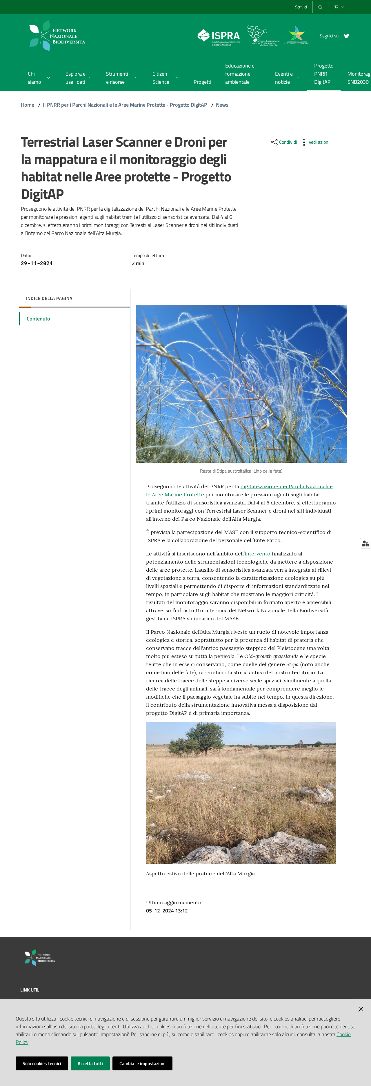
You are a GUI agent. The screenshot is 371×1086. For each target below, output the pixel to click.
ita (336, 7)
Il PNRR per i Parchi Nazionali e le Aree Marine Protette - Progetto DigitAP (125, 105)
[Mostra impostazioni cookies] (365, 543)
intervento (257, 553)
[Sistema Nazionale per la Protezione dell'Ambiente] (238, 35)
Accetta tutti (90, 1063)
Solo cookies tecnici (42, 1063)
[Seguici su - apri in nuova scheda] (344, 35)
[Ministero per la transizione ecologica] (296, 35)
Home (27, 105)
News (222, 105)
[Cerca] (320, 7)
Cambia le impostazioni (142, 1063)
